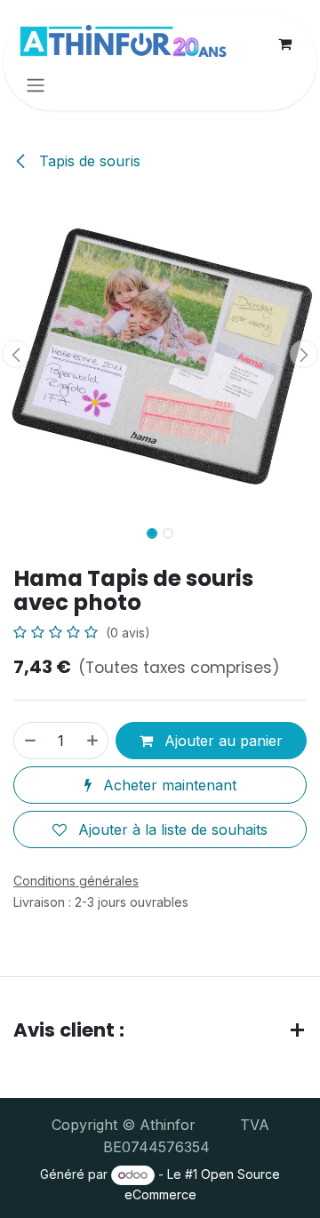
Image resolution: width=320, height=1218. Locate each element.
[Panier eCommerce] (284, 43)
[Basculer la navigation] (35, 84)
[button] (16, 354)
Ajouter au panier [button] (221, 740)
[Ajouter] (93, 740)
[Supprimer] (29, 740)
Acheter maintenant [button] (167, 785)
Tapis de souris (87, 161)
